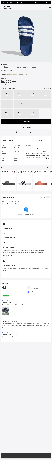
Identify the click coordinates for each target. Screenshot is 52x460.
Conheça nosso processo (9, 237)
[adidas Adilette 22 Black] (3, 74)
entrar (48, 2)
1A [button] (44, 197)
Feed (17, 2)
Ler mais (47, 158)
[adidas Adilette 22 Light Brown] (21, 74)
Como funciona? (7, 255)
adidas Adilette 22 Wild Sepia (38, 172)
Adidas (5, 8)
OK (48, 455)
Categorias (12, 2)
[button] (4, 70)
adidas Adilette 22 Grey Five (5, 172)
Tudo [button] (48, 197)
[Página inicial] (9, 6)
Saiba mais (6, 274)
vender (42, 2)
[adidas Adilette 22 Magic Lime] (26, 74)
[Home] (2, 2)
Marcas (6, 2)
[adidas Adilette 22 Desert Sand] (9, 74)
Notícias (21, 2)
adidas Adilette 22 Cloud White (22, 172)
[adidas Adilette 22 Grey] (15, 74)
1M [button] (41, 197)
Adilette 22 (11, 8)
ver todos (47, 168)
